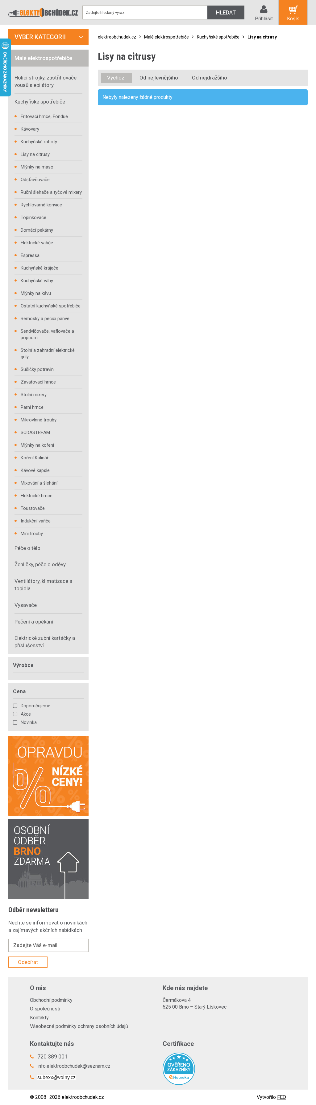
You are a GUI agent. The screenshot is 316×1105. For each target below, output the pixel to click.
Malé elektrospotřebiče (166, 37)
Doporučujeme (35, 706)
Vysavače (26, 605)
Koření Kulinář (34, 458)
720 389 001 (52, 1056)
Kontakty (39, 1018)
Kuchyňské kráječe (39, 268)
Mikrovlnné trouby (38, 420)
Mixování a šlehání (39, 483)
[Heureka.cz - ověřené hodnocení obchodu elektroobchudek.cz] (224, 1069)
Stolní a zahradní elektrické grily (48, 353)
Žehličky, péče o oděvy (40, 564)
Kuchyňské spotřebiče (218, 37)
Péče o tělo (27, 548)
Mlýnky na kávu (36, 293)
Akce (26, 714)
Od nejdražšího (209, 78)
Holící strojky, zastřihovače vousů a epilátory (46, 81)
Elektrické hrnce (36, 495)
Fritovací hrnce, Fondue (44, 116)
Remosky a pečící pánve (45, 318)
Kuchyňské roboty (39, 141)
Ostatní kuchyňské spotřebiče (51, 306)
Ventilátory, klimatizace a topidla (43, 584)
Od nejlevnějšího (158, 78)
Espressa (30, 255)
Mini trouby (32, 533)
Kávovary (30, 129)
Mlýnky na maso (37, 167)
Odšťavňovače (35, 179)
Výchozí (116, 78)
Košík (293, 19)
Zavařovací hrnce (38, 382)
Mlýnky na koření (37, 445)
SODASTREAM (35, 432)
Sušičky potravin (37, 369)
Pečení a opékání (34, 622)
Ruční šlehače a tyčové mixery (51, 192)
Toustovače (33, 508)
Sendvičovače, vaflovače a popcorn (47, 334)
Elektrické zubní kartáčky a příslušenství (45, 641)
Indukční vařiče (36, 521)
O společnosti (45, 1009)
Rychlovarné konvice (41, 205)
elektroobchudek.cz (117, 37)
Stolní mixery (34, 394)
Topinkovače (33, 217)
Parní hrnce (32, 407)
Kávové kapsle (35, 470)
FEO (281, 1097)
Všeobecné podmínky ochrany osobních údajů (79, 1026)
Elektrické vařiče (37, 243)
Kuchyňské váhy (37, 280)
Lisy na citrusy (262, 37)
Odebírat (28, 962)
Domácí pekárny (37, 230)
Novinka (29, 722)
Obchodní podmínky (51, 1000)
